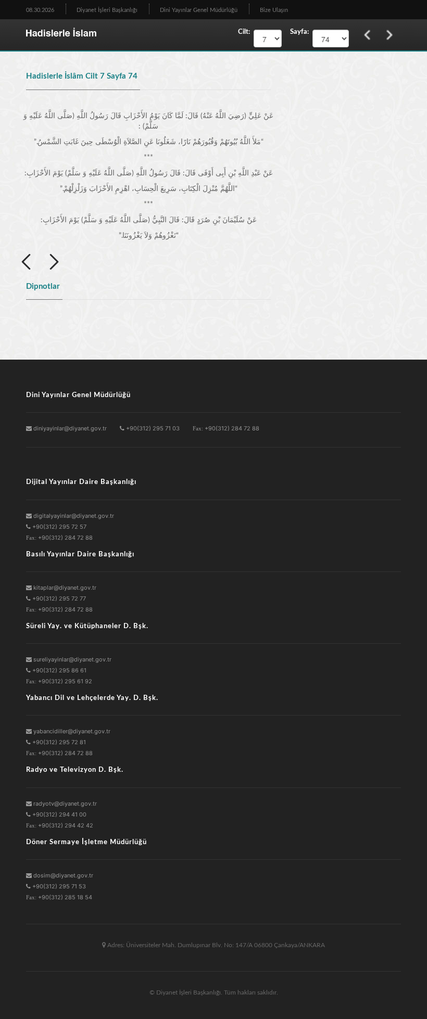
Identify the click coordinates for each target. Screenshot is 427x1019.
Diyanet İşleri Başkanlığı (107, 10)
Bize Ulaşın (274, 10)
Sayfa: (297, 32)
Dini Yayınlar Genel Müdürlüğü (198, 10)
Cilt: (244, 32)
